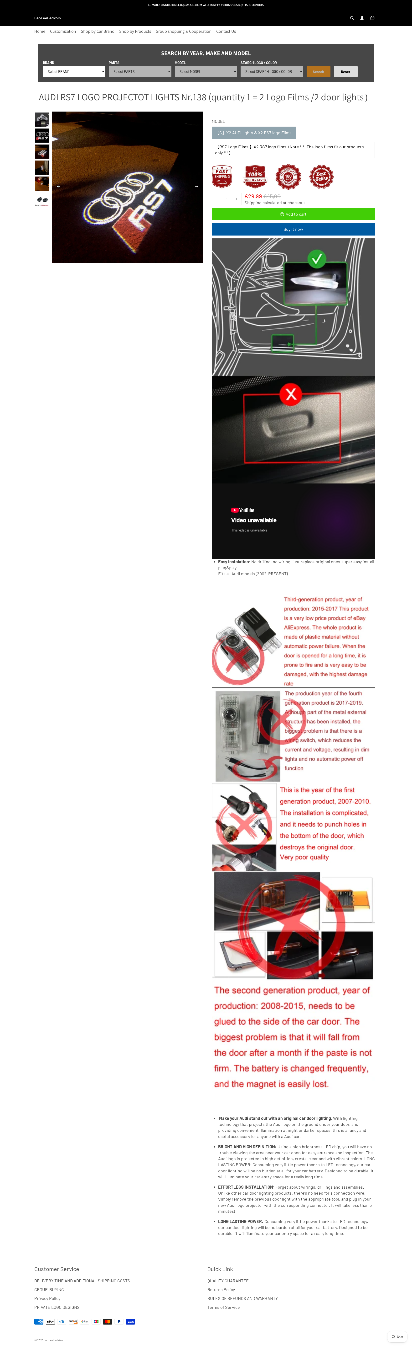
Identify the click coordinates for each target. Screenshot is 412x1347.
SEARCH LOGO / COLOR (259, 62)
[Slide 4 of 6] (42, 168)
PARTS (114, 62)
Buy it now (293, 229)
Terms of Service (223, 1307)
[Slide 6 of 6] (42, 200)
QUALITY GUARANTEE (228, 1280)
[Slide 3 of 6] (42, 152)
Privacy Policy (47, 1298)
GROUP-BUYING (49, 1289)
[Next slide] (198, 187)
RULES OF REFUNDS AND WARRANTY (242, 1298)
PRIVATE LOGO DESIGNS (57, 1307)
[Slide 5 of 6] (42, 184)
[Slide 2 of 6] (42, 136)
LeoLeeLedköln (53, 1340)
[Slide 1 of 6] (42, 120)
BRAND (48, 62)
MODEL (180, 62)
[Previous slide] (57, 187)
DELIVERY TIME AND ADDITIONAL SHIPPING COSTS (82, 1280)
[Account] (362, 18)
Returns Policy (221, 1289)
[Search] (352, 18)
